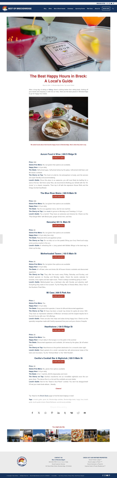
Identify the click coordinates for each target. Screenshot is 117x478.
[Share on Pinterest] (52, 412)
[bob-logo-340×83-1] (16, 8)
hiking (51, 89)
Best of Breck (15, 475)
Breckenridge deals (70, 399)
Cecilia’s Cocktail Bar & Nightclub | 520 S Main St (58, 358)
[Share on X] (39, 412)
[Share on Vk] (71, 412)
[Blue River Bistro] (58, 44)
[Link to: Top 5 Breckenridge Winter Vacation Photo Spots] (13, 435)
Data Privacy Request (79, 475)
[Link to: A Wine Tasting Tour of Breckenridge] (90, 435)
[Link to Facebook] (107, 3)
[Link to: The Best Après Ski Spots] (26, 435)
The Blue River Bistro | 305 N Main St (59, 193)
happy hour (80, 399)
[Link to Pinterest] (114, 3)
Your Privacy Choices (62, 475)
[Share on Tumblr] (65, 412)
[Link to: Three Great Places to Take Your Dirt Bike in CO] (103, 435)
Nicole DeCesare (51, 402)
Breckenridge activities (56, 399)
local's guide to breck (39, 402)
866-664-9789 (101, 3)
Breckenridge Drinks (58, 85)
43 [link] (63, 362)
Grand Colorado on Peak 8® (95, 464)
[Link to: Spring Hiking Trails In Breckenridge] (39, 435)
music (49, 211)
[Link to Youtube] (111, 3)
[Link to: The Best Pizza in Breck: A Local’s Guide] (77, 435)
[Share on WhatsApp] (45, 412)
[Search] (113, 8)
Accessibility (54, 475)
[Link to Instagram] (109, 3)
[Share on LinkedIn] (58, 412)
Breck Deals (44, 396)
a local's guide (37, 399)
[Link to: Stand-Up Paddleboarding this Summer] (64, 435)
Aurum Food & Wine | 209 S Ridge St (59, 154)
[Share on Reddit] (78, 412)
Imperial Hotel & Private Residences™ (95, 466)
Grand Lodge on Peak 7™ (95, 462)
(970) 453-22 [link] (58, 362)
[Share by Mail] (85, 412)
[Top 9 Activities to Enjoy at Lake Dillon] (115, 239)
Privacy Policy (71, 475)
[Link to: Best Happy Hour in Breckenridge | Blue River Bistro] (52, 435)
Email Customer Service (58, 464)
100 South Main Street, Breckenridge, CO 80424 (58, 466)
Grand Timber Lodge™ (95, 460)
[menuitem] (45, 8)
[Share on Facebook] (32, 412)
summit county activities (64, 402)
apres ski (45, 399)
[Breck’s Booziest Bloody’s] (1, 239)
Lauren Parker (70, 85)
